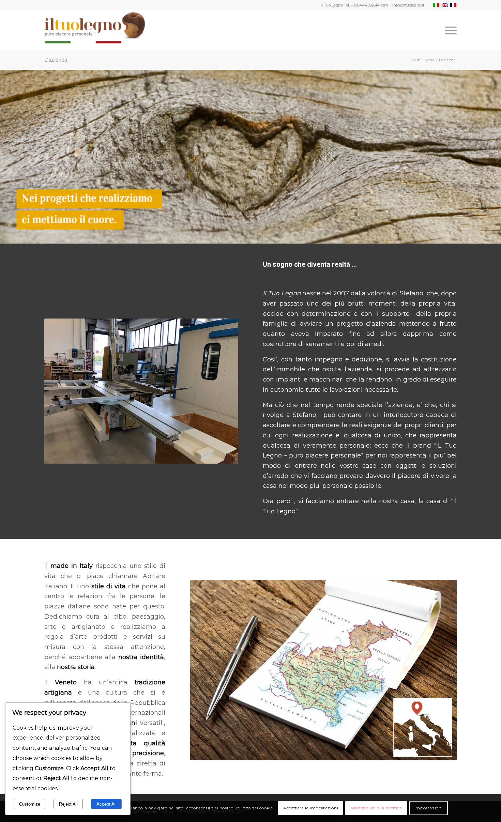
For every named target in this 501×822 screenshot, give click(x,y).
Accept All (106, 804)
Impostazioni (428, 807)
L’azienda (55, 60)
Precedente (59, 391)
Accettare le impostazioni (310, 807)
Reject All (68, 804)
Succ (223, 391)
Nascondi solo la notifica (376, 807)
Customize (29, 804)
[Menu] (448, 30)
